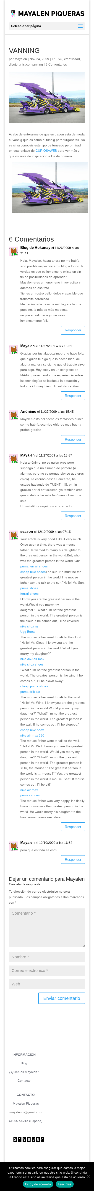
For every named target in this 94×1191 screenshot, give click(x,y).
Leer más (64, 1184)
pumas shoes (30, 795)
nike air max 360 (32, 735)
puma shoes (29, 588)
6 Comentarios (56, 64)
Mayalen (21, 59)
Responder (73, 330)
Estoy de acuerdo (38, 1184)
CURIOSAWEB (46, 150)
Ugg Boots (27, 631)
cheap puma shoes (34, 686)
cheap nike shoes (33, 572)
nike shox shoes (32, 664)
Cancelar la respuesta (25, 884)
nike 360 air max (32, 659)
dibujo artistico (19, 64)
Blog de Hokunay (35, 248)
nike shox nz (29, 626)
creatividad (72, 59)
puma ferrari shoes (34, 566)
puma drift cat (30, 691)
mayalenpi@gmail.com (25, 1112)
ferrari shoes (29, 593)
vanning (37, 64)
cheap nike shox (32, 730)
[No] (88, 1176)
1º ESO (57, 59)
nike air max (29, 790)
